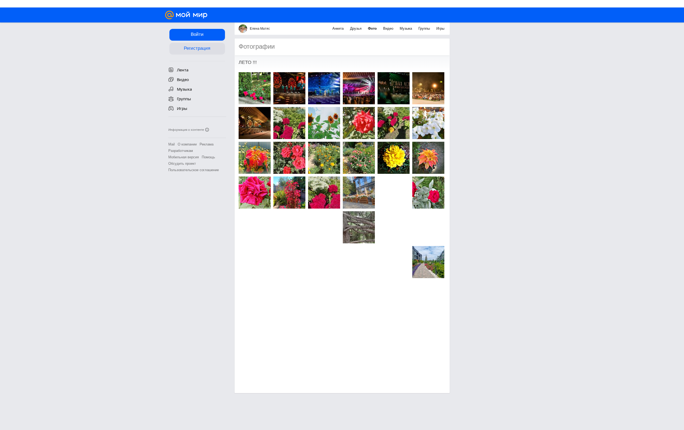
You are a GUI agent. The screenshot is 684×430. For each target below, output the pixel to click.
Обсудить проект (182, 164)
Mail (171, 144)
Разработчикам (180, 151)
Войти (197, 34)
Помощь (208, 157)
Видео (388, 28)
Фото (373, 28)
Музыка (406, 28)
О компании (187, 144)
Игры (440, 28)
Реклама (206, 144)
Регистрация (197, 48)
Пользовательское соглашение (193, 170)
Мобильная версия (183, 157)
